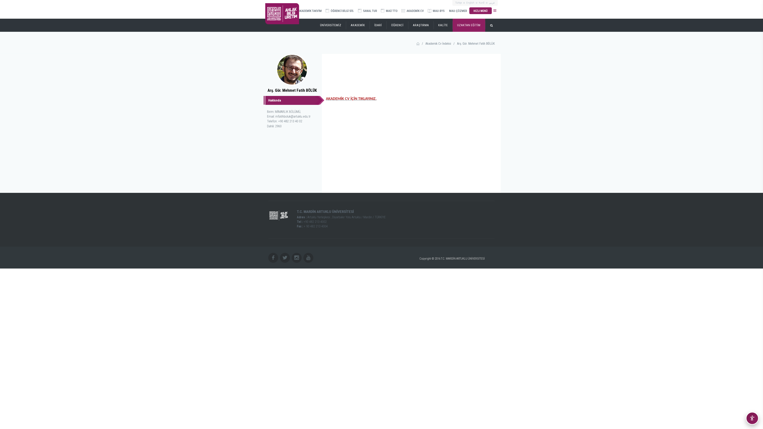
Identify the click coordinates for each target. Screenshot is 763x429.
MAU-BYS (438, 11)
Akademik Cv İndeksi (438, 43)
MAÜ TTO (391, 11)
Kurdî (481, 2)
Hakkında (274, 100)
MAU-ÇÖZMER (458, 11)
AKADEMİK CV (415, 11)
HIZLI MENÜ (480, 11)
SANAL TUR (369, 11)
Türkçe (458, 2)
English (470, 2)
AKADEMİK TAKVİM (310, 11)
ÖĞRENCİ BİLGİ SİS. (342, 11)
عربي (492, 2)
